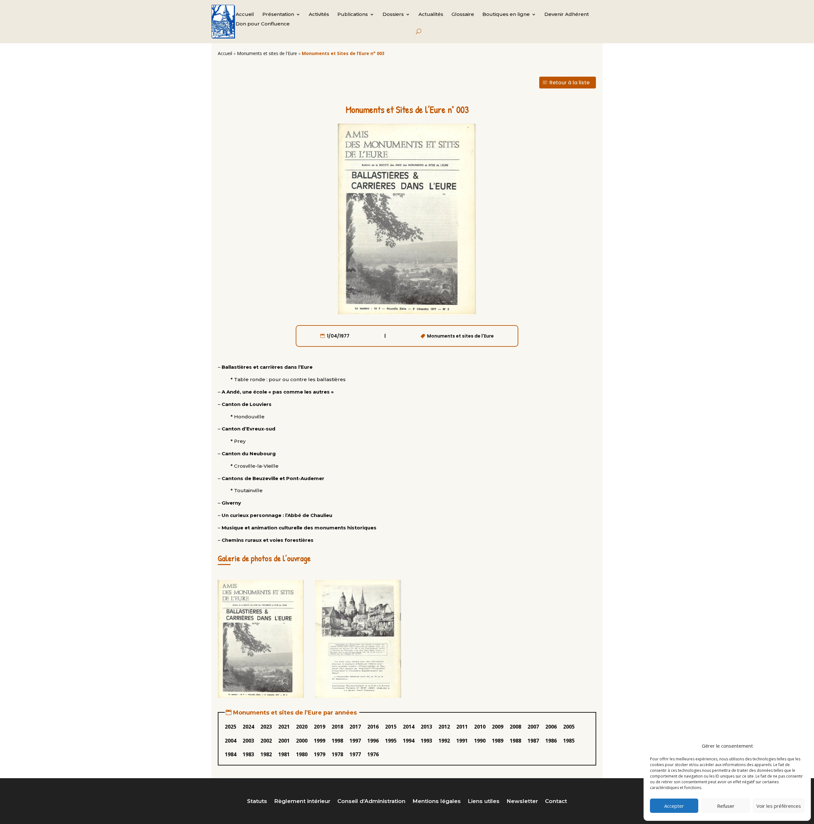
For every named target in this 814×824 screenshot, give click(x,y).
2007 (533, 726)
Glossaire (463, 14)
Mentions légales (436, 801)
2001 (284, 740)
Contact (556, 801)
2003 (248, 740)
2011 (462, 726)
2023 (266, 726)
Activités (319, 14)
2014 (408, 726)
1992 (444, 740)
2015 (391, 726)
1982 (266, 754)
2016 (373, 726)
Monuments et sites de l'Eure (267, 53)
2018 (337, 726)
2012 (444, 726)
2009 (497, 726)
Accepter (674, 806)
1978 (337, 754)
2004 (230, 740)
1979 (319, 754)
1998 (337, 740)
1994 (408, 740)
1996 (373, 740)
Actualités (430, 14)
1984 (230, 754)
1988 (515, 740)
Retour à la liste (569, 82)
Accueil (245, 14)
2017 (355, 726)
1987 (533, 740)
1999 (319, 740)
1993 (426, 740)
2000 (301, 740)
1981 (284, 754)
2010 (480, 726)
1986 (551, 740)
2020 (301, 726)
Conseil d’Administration (371, 801)
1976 (373, 754)
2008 (515, 726)
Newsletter (522, 801)
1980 (301, 754)
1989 (497, 740)
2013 (426, 726)
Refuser (726, 806)
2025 (230, 726)
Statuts (257, 801)
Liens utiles (484, 801)
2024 (248, 726)
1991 (462, 740)
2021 (284, 726)
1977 (355, 754)
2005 (569, 726)
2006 (551, 726)
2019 (319, 726)
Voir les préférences (778, 806)
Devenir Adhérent (566, 14)
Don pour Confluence (263, 24)
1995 (391, 740)
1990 (480, 740)
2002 (266, 740)
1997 (355, 740)
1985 (569, 740)
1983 (248, 754)
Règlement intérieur (302, 801)
